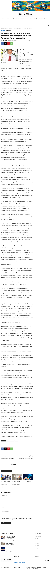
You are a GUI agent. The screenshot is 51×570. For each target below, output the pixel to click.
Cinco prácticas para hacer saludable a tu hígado (27, 483)
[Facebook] (2, 43)
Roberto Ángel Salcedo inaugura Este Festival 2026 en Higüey (5, 483)
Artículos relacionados (6, 471)
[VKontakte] (48, 561)
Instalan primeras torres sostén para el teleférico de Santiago (8, 457)
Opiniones (6, 28)
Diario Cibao (5, 40)
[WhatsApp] (11, 43)
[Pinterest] (8, 43)
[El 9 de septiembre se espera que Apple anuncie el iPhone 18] (17, 477)
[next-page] (4, 487)
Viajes (13, 440)
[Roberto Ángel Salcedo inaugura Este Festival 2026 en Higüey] (6, 477)
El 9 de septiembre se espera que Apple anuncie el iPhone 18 (16, 483)
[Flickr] (42, 561)
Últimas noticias (8, 30)
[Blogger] (36, 561)
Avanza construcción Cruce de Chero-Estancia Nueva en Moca (26, 457)
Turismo (8, 440)
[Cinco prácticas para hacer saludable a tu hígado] (28, 477)
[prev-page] (2, 487)
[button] (48, 25)
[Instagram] (45, 561)
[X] (5, 43)
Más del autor (15, 471)
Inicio (2, 28)
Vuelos (16, 440)
